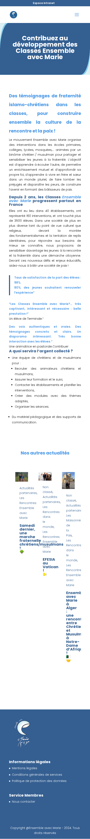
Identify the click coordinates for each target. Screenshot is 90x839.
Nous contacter (23, 802)
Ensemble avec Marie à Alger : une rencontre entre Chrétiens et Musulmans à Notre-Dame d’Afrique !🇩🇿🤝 (77, 626)
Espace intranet (44, 3)
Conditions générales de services (37, 775)
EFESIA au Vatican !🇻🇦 (50, 567)
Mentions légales (24, 768)
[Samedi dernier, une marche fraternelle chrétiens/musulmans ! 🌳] (21, 477)
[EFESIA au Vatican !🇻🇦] (45, 476)
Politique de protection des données (39, 781)
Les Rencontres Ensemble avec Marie (27, 508)
